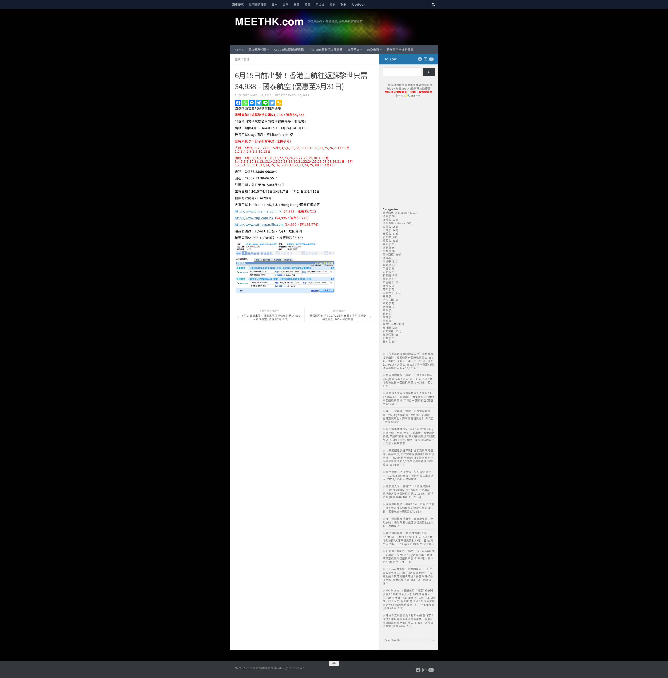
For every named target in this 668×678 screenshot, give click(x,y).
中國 (385, 251)
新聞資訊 (388, 331)
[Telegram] (259, 103)
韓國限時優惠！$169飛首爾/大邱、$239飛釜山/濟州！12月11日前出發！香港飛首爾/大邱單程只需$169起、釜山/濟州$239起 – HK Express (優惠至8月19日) (408, 538)
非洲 (385, 313)
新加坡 (320, 4)
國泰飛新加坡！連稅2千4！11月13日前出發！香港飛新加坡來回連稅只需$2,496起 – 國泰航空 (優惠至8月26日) (408, 507)
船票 (385, 338)
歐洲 (343, 4)
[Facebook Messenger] (252, 103)
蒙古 (385, 317)
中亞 (385, 310)
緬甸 (385, 303)
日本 (275, 4)
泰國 (297, 4)
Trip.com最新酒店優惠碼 (326, 49)
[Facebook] (238, 103)
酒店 (385, 216)
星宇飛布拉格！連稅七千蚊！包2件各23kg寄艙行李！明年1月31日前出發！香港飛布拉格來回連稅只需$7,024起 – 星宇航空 (408, 380)
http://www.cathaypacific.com (259, 224)
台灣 (286, 4)
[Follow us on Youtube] (431, 59)
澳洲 (332, 4)
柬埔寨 (387, 261)
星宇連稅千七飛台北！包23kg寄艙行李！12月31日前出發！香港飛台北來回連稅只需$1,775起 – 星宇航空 (408, 475)
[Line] (265, 103)
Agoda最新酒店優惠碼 (289, 49)
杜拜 (385, 286)
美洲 (385, 279)
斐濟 (385, 296)
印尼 (385, 272)
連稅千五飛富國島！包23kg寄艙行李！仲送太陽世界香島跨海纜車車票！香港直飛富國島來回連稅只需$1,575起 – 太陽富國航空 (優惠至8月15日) (408, 620)
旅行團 (387, 327)
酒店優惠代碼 (257, 49)
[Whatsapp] (245, 103)
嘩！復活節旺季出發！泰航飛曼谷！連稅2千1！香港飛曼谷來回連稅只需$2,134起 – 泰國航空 (408, 522)
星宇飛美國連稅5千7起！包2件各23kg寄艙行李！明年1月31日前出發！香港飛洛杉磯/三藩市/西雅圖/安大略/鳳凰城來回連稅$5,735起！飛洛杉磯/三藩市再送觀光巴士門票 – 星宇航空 (409, 436)
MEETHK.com (269, 21)
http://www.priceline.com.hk (258, 211)
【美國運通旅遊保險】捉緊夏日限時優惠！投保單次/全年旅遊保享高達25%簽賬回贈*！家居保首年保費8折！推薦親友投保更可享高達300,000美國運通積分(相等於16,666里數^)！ (408, 457)
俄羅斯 (387, 258)
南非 (385, 289)
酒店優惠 (238, 4)
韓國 (308, 4)
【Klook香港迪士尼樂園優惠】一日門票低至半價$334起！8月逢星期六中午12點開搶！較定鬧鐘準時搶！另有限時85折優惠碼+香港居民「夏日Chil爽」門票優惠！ (408, 576)
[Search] (429, 72)
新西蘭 (387, 275)
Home (239, 49)
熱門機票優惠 (258, 4)
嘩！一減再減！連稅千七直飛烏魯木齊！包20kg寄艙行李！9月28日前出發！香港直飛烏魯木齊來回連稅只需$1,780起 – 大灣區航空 (408, 416)
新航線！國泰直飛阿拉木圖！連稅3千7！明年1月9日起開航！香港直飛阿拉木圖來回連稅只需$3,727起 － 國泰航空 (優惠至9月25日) (409, 398)
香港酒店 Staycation (396, 212)
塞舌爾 (387, 306)
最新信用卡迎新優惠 (400, 49)
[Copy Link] (279, 103)
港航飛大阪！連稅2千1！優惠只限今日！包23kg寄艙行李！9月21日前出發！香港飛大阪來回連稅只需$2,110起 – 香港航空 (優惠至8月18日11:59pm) (408, 491)
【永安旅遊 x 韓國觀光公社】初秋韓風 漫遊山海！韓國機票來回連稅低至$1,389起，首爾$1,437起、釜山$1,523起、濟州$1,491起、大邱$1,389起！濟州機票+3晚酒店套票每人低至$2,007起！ (408, 361)
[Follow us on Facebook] (420, 59)
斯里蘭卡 (388, 282)
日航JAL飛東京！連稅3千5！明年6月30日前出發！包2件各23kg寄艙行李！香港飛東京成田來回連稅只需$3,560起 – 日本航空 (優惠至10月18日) (409, 556)
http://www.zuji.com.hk (254, 217)
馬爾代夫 (388, 293)
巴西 (385, 320)
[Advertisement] (409, 127)
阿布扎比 (388, 299)
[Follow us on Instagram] (425, 59)
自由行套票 (390, 324)
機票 (238, 59)
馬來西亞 (388, 254)
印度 (385, 268)
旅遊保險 (388, 334)
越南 (385, 265)
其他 (385, 341)
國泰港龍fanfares (394, 223)
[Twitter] (272, 103)
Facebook (358, 4)
